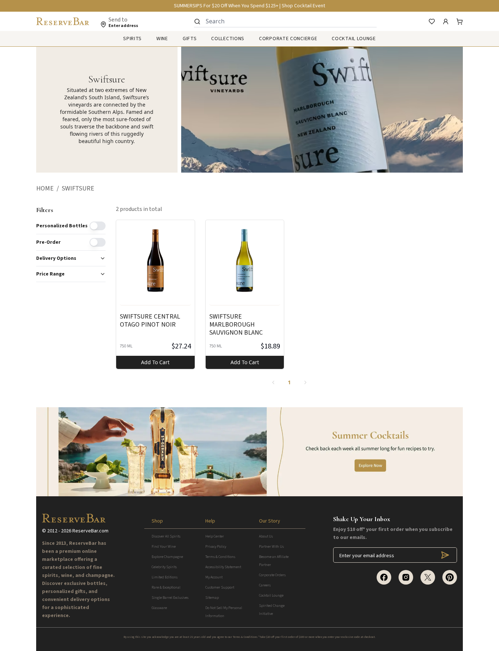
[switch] (97, 226)
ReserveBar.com (90, 531)
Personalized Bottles (62, 226)
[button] (49, 189)
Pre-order (48, 242)
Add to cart (155, 362)
